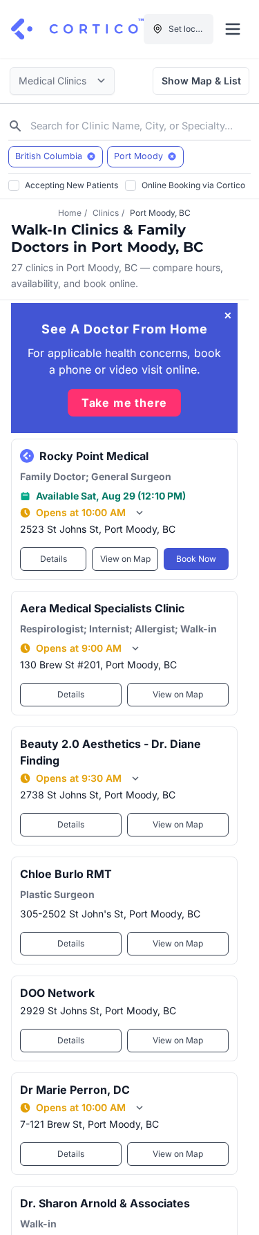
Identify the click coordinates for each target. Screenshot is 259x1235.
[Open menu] (233, 29)
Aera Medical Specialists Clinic (102, 608)
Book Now (196, 559)
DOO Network (57, 993)
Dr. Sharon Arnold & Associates (105, 1203)
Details (53, 559)
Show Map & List (201, 80)
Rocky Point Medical (93, 456)
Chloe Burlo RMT (66, 874)
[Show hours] (139, 512)
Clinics (106, 213)
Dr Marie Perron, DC (75, 1090)
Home (69, 213)
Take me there (124, 403)
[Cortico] (77, 29)
